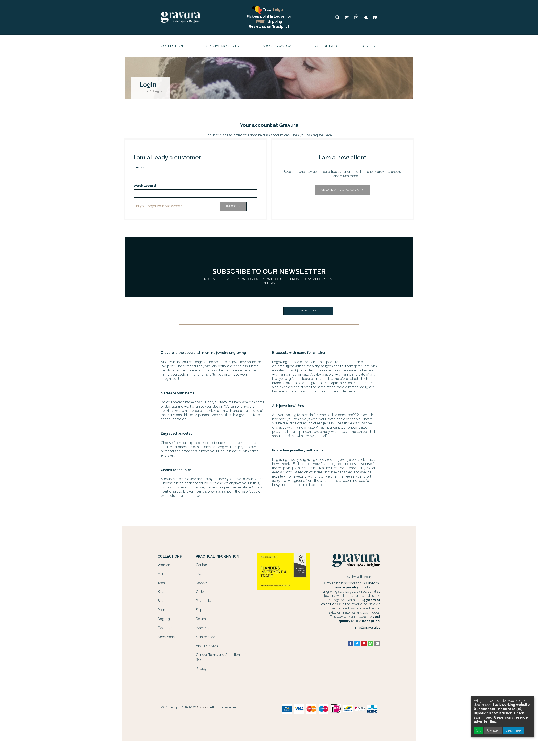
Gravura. (203, 707)
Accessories (167, 637)
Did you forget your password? (158, 206)
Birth (161, 601)
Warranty (203, 628)
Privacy (201, 669)
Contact (369, 46)
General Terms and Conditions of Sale (220, 657)
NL (365, 18)
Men (161, 574)
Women (164, 565)
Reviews (202, 583)
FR (375, 18)
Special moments (222, 46)
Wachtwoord (145, 186)
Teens (162, 583)
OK (478, 730)
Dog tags (164, 619)
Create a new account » (342, 189)
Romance (165, 610)
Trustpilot (280, 27)
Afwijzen (493, 730)
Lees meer (513, 730)
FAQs (200, 574)
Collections (170, 556)
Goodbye (165, 628)
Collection (172, 46)
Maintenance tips (208, 637)
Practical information (217, 556)
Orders (201, 592)
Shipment (203, 610)
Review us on (260, 27)
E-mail (139, 167)
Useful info (326, 46)
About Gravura (276, 46)
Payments (203, 601)
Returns (201, 619)
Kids (161, 592)
